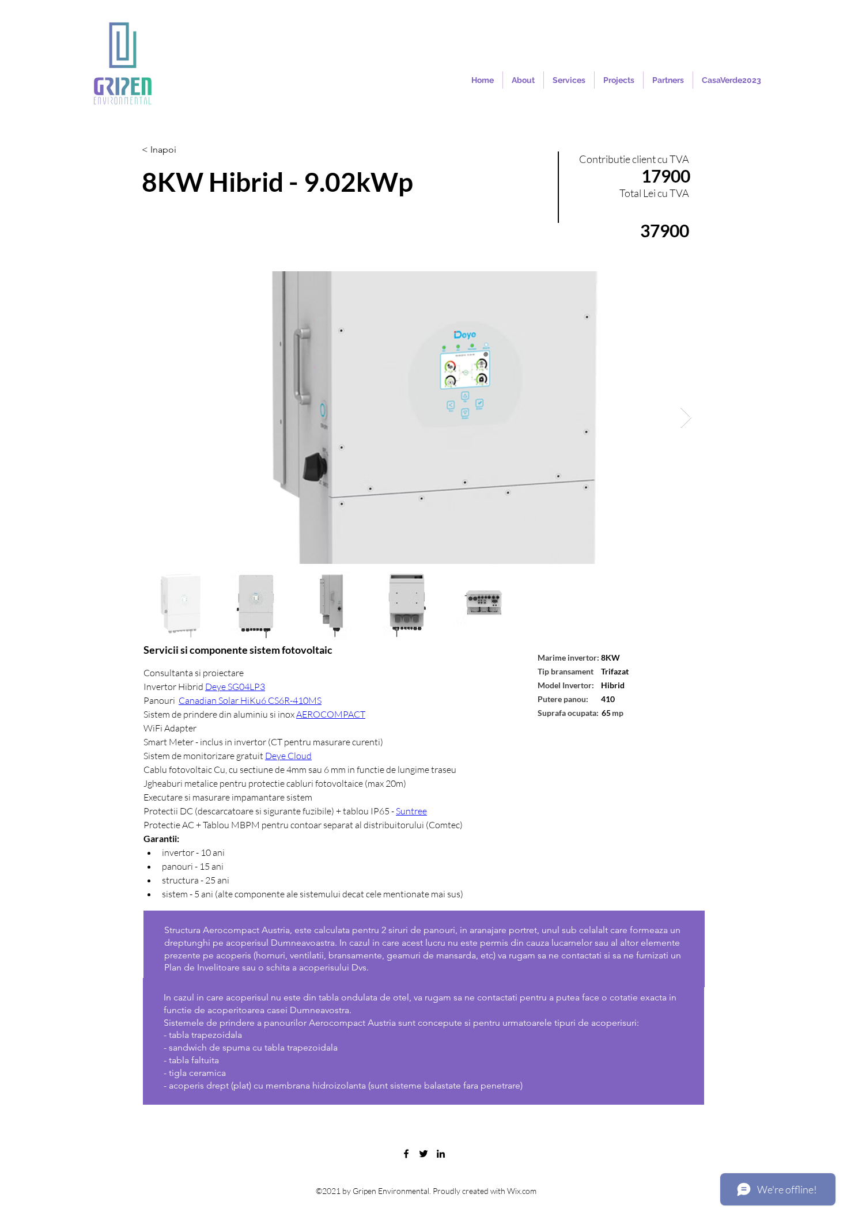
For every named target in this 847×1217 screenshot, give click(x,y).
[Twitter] (423, 1153)
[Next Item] (686, 418)
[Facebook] (406, 1153)
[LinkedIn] (441, 1153)
